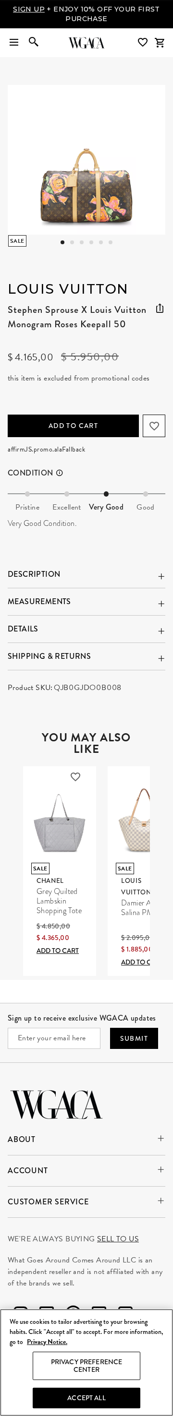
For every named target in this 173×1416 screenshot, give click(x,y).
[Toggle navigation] (14, 43)
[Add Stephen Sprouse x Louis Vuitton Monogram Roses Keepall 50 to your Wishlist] (154, 426)
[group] (86, 160)
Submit (134, 1038)
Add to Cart (73, 425)
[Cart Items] (159, 42)
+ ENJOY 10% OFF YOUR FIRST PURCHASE (86, 14)
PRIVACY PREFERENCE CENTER (87, 1366)
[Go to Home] (56, 1103)
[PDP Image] (87, 160)
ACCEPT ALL (86, 1398)
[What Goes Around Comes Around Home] (86, 42)
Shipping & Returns (49, 656)
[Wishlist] (143, 42)
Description (34, 574)
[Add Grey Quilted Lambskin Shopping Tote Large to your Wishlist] (75, 776)
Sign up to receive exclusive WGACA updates (82, 1017)
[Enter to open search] (33, 43)
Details (23, 628)
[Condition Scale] (63, 473)
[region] (86, 1362)
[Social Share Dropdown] (159, 308)
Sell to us (118, 1239)
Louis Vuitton (68, 289)
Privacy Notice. (47, 1342)
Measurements (39, 601)
